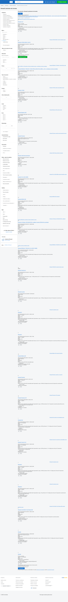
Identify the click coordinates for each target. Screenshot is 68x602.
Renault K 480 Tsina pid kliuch (24, 155)
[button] (19, 31)
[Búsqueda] (16, 2)
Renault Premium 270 (22, 397)
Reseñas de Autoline (19, 585)
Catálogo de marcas (19, 587)
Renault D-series (21, 291)
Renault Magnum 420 (22, 112)
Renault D (20, 312)
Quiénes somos (3, 580)
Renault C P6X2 (21, 90)
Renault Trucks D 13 (22, 442)
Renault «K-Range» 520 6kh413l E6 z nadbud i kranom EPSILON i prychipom (33, 222)
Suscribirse (21, 568)
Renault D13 (20, 420)
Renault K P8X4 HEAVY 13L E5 (24, 42)
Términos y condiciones (20, 580)
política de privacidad (40, 569)
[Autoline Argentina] (4, 2)
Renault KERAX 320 (22, 199)
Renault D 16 (20, 21)
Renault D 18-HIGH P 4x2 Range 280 (25, 509)
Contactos (2, 583)
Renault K (20, 334)
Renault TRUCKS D (22, 270)
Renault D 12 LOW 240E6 (23, 177)
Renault (19, 532)
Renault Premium (21, 135)
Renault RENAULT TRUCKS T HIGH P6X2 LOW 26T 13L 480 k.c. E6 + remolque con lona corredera (38, 68)
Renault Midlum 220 (22, 355)
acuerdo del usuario (50, 569)
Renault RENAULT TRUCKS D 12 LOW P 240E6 (27, 248)
